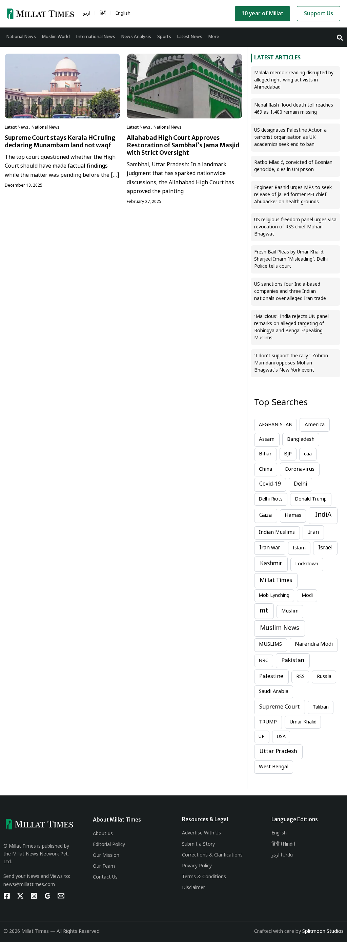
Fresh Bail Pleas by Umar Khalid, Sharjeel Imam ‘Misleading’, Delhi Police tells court (291, 259)
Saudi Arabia (273, 692)
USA (281, 737)
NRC (263, 661)
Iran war (269, 548)
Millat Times (276, 580)
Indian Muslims (277, 532)
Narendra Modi (314, 644)
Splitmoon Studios (323, 931)
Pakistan (292, 660)
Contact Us (105, 877)
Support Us (318, 14)
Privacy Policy (197, 866)
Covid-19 (270, 484)
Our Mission (106, 855)
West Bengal (273, 767)
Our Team (104, 866)
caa (308, 454)
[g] (47, 895)
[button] (340, 37)
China (265, 469)
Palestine (271, 676)
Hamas (293, 515)
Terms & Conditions (204, 877)
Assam (266, 439)
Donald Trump (311, 499)
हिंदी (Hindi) (283, 844)
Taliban (320, 707)
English (279, 833)
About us (103, 834)
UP (262, 737)
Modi (307, 595)
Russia (324, 677)
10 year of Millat (262, 14)
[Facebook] (6, 895)
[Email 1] (61, 895)
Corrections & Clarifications (212, 855)
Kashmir (271, 564)
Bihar (265, 454)
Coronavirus (299, 469)
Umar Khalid (303, 722)
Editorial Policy (109, 845)
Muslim (290, 611)
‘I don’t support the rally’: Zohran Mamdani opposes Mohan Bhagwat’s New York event (291, 363)
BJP (288, 454)
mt (264, 611)
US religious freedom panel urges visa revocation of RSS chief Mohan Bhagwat (295, 227)
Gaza (265, 515)
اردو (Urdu (282, 855)
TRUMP (268, 722)
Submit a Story (198, 844)
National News (46, 127)
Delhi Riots (271, 499)
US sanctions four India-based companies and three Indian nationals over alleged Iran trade (290, 291)
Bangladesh (300, 439)
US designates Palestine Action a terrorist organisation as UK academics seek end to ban (290, 137)
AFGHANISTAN (275, 425)
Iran (313, 532)
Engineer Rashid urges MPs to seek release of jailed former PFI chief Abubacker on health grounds (293, 195)
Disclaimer (193, 888)
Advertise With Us (201, 833)
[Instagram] (33, 895)
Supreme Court (279, 707)
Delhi (300, 484)
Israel (325, 548)
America (315, 424)
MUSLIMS (270, 644)
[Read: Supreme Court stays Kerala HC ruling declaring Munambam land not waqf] (62, 86)
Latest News (16, 127)
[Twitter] (20, 895)
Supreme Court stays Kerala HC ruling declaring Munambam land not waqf (60, 141)
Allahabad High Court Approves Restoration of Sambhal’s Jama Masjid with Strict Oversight (183, 145)
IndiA (323, 515)
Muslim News (279, 628)
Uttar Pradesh (278, 751)
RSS (300, 677)
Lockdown (306, 564)
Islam (299, 548)
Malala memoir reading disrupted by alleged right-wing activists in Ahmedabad (293, 80)
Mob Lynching (274, 595)
